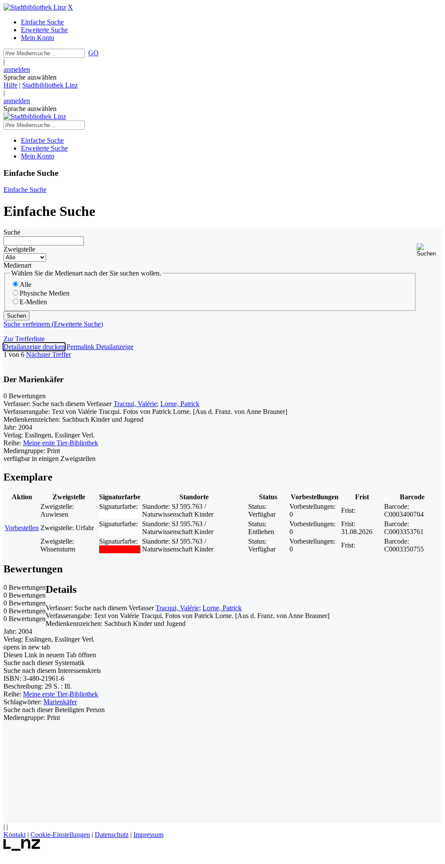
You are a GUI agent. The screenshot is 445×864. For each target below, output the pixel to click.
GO (93, 53)
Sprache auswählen (29, 77)
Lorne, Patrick (179, 403)
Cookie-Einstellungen (60, 834)
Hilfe (10, 85)
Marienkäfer (60, 702)
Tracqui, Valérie (135, 403)
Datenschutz (112, 834)
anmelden (16, 69)
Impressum (148, 834)
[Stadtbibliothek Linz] (34, 7)
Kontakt (14, 834)
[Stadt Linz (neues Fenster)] (21, 848)
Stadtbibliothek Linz (50, 85)
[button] (429, 250)
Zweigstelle (19, 249)
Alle (25, 284)
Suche (11, 232)
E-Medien (33, 302)
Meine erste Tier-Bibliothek (60, 443)
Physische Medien (45, 293)
